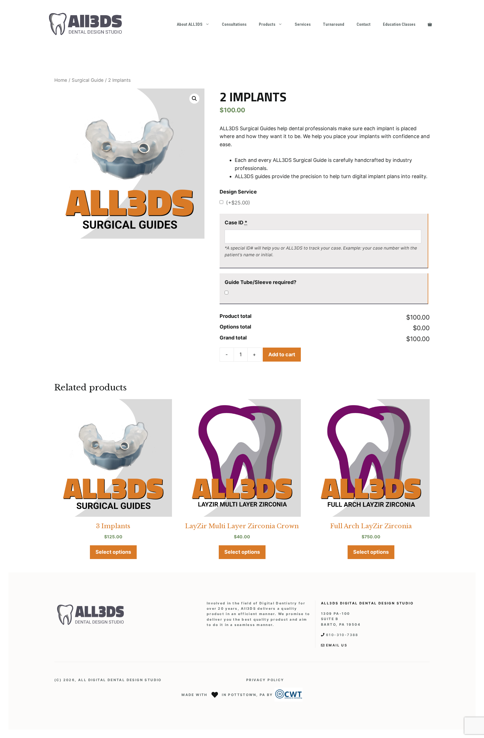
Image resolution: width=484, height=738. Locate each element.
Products (267, 24)
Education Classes (399, 24)
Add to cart (281, 354)
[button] (194, 99)
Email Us (336, 645)
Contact (364, 24)
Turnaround (333, 24)
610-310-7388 (342, 635)
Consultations (234, 24)
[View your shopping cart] (430, 24)
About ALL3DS (190, 24)
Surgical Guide (88, 80)
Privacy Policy (265, 680)
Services (303, 24)
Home (60, 80)
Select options (113, 552)
